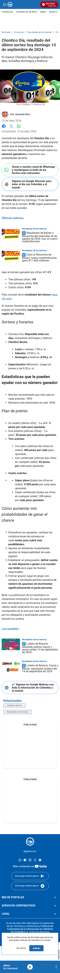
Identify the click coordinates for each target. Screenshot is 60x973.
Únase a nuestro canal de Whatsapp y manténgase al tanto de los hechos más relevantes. (33, 170)
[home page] (30, 841)
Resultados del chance (17, 712)
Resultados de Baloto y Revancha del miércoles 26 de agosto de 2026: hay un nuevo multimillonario (40, 237)
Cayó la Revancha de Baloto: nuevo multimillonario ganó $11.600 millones (39, 257)
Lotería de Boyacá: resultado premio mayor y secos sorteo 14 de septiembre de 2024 (40, 648)
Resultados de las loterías (40, 32)
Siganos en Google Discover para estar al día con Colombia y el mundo (32, 184)
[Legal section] (55, 914)
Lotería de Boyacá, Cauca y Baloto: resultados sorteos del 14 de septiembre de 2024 (40, 668)
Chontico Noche (14, 705)
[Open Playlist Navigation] (56, 967)
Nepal (43, 12)
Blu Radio (6, 32)
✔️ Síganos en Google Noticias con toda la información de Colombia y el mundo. (33, 687)
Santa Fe (53, 12)
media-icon (30, 967)
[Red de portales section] (55, 897)
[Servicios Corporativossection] (55, 905)
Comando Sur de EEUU (26, 12)
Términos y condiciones (26, 926)
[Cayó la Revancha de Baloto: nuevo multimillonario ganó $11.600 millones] (11, 255)
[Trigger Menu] (5, 4)
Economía (19, 32)
